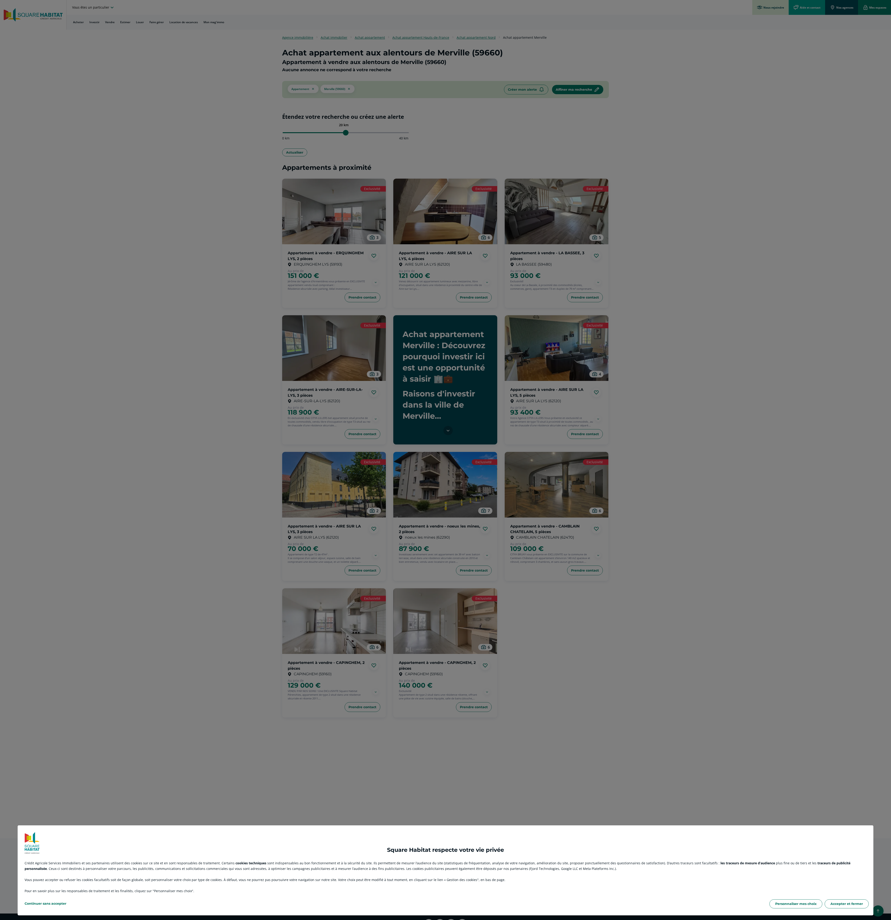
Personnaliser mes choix (796, 904)
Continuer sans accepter (45, 903)
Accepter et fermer (846, 904)
